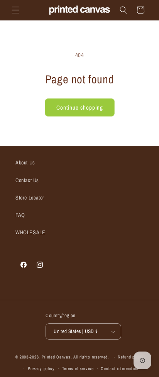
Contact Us (27, 180)
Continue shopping (79, 107)
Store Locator (29, 197)
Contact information (119, 368)
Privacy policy (41, 368)
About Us (25, 162)
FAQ (20, 214)
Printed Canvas (56, 357)
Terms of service (78, 368)
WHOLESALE (30, 232)
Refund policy (131, 357)
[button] (15, 10)
